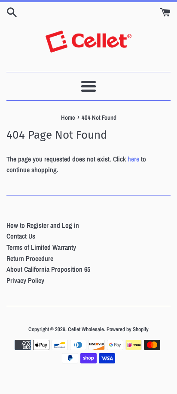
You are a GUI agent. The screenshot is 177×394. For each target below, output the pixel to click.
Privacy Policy (25, 280)
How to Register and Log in (42, 225)
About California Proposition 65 (48, 269)
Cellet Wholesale (86, 329)
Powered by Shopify (128, 329)
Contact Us (20, 236)
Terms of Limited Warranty (41, 247)
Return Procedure (29, 258)
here (133, 159)
